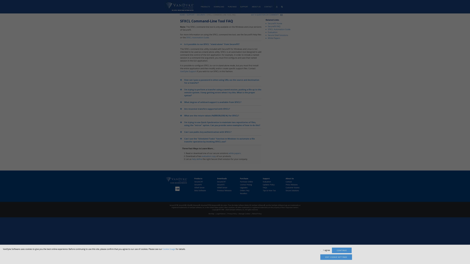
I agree (326, 250)
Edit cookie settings (336, 257)
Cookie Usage (169, 249)
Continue (342, 250)
